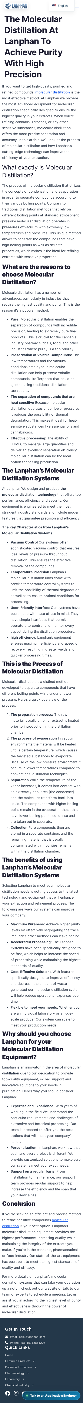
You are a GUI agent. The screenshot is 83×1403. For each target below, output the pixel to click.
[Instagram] (16, 1393)
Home (9, 1355)
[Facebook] (7, 1393)
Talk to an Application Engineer (53, 1395)
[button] (77, 6)
